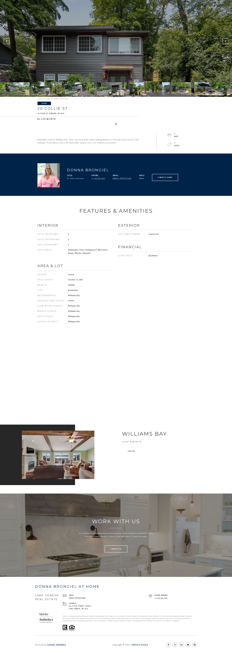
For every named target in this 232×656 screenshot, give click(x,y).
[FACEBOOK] (168, 644)
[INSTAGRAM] (175, 644)
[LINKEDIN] (181, 644)
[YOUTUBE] (188, 644)
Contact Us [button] (116, 549)
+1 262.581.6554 (98, 178)
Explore (131, 451)
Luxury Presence (56, 645)
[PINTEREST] (194, 644)
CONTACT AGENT (165, 177)
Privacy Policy (140, 645)
